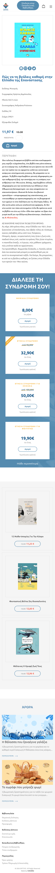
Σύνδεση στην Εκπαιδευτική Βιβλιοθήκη (28, 5)
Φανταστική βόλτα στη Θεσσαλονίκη (27, 601)
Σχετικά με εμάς (8, 834)
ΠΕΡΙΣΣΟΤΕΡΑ (8, 756)
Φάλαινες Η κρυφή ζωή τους (27, 666)
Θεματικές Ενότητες (10, 818)
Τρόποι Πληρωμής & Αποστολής (15, 863)
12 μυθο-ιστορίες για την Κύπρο (27, 536)
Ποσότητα (8, 138)
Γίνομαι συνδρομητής (11, 847)
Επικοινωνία (7, 837)
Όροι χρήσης (7, 860)
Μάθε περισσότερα (27, 463)
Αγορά (14, 145)
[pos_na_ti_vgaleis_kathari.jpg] (28, 40)
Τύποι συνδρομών (9, 850)
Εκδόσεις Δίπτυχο (9, 821)
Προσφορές (7, 824)
